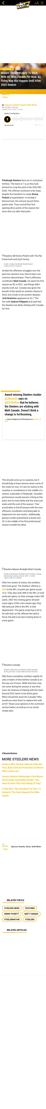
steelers (29, 919)
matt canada (31, 914)
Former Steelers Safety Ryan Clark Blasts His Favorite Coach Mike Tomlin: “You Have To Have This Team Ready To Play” (22, 780)
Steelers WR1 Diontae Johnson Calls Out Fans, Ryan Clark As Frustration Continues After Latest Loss (23, 767)
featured (30, 908)
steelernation (12, 919)
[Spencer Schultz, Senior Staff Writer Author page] (7, 98)
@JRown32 (11, 398)
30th (4, 589)
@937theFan (12, 402)
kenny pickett (11, 914)
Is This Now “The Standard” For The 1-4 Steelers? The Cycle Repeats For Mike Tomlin (21, 792)
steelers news (12, 908)
